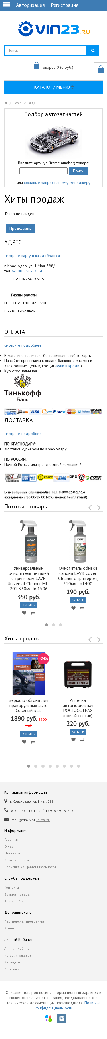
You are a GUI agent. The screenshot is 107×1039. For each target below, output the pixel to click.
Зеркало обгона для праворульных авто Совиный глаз (28, 705)
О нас (8, 846)
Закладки (12, 962)
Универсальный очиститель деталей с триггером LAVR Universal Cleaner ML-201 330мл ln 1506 (28, 578)
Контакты (43, 820)
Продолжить (20, 228)
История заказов (17, 955)
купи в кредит (68, 365)
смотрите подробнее (23, 345)
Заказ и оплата (16, 860)
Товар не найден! (26, 103)
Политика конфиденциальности (30, 867)
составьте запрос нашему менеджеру (57, 182)
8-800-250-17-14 (27, 271)
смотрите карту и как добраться (32, 255)
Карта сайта (14, 901)
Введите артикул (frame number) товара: (53, 162)
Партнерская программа (24, 921)
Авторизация (30, 5)
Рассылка (12, 969)
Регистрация (64, 5)
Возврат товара (17, 894)
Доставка (12, 853)
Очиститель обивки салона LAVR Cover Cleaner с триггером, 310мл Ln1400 (78, 575)
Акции (9, 928)
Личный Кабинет (17, 948)
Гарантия (11, 839)
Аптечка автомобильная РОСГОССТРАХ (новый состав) (78, 708)
